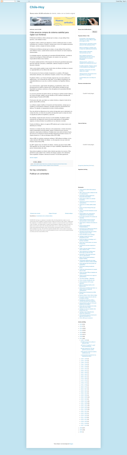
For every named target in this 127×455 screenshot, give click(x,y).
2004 (81, 432)
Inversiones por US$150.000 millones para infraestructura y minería (88, 229)
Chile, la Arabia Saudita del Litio (87, 280)
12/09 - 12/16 (84, 362)
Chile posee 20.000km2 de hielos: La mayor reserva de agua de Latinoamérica (88, 289)
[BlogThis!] (36, 162)
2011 (81, 330)
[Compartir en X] (37, 162)
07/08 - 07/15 (84, 383)
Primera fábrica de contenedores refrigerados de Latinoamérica (87, 214)
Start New (86, 165)
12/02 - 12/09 (84, 364)
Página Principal (53, 213)
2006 (81, 428)
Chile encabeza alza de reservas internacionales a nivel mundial (87, 220)
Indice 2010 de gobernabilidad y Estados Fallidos (87, 258)
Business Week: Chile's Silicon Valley (88, 295)
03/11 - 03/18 (84, 409)
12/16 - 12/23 (84, 360)
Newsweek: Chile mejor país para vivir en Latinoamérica (87, 255)
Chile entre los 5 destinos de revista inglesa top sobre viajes (87, 306)
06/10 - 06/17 (84, 389)
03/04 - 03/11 (84, 411)
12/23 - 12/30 (84, 358)
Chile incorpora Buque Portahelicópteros (84, 226)
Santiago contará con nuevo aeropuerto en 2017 (86, 237)
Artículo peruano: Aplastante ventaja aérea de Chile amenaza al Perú (87, 44)
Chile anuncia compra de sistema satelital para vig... (89, 352)
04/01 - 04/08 (84, 403)
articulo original (33, 157)
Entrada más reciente (35, 213)
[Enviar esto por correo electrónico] (34, 162)
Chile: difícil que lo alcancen (86, 318)
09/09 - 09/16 (84, 370)
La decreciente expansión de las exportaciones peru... (88, 355)
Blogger (71, 443)
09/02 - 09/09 (84, 372)
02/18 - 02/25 (84, 415)
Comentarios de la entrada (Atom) (44, 216)
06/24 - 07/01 (84, 387)
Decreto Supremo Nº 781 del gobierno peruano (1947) (87, 349)
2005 (81, 429)
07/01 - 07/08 (84, 385)
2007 (81, 338)
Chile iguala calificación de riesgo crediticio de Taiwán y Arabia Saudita (88, 261)
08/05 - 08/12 (84, 377)
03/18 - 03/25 (84, 407)
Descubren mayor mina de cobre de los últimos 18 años (87, 297)
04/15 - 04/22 (84, 399)
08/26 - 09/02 (84, 375)
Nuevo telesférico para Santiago (87, 234)
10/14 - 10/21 (84, 368)
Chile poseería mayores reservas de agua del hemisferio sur (88, 315)
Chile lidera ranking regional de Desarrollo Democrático (86, 196)
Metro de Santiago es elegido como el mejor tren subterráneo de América (88, 48)
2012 (81, 328)
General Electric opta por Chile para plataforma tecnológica (87, 303)
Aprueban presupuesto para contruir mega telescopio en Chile (88, 232)
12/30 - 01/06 (84, 340)
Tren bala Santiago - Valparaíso (86, 278)
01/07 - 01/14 (84, 425)
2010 (81, 332)
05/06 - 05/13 (84, 393)
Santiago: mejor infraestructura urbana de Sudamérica (86, 312)
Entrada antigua (69, 213)
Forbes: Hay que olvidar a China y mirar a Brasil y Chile (87, 249)
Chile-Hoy (37, 7)
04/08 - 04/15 (84, 401)
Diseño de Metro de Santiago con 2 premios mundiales (87, 240)
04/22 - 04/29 (84, 397)
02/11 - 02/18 (84, 417)
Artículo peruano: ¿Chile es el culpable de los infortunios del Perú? (88, 62)
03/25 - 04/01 (84, 405)
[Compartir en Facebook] (39, 162)
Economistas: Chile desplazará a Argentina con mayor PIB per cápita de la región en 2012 (87, 40)
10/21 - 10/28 (84, 366)
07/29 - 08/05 (84, 379)
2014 (81, 324)
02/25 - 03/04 (84, 413)
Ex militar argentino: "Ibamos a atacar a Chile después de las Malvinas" (88, 66)
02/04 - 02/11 (84, 419)
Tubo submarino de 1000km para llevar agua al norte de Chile (87, 252)
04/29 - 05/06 (84, 395)
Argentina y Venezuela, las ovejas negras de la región (87, 70)
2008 (81, 336)
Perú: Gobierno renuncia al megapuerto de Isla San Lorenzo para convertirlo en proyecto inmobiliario (87, 57)
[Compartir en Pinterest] (40, 162)
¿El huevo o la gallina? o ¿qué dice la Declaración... (88, 346)
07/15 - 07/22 (84, 381)
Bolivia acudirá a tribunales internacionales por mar (85, 52)
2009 (81, 334)
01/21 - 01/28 (84, 423)
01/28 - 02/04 (84, 421)
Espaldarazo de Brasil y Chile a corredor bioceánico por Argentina (87, 300)
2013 (81, 326)
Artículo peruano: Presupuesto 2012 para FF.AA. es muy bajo (87, 74)
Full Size (91, 165)
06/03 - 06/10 (84, 391)
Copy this (81, 165)
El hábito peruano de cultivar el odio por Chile (88, 342)
